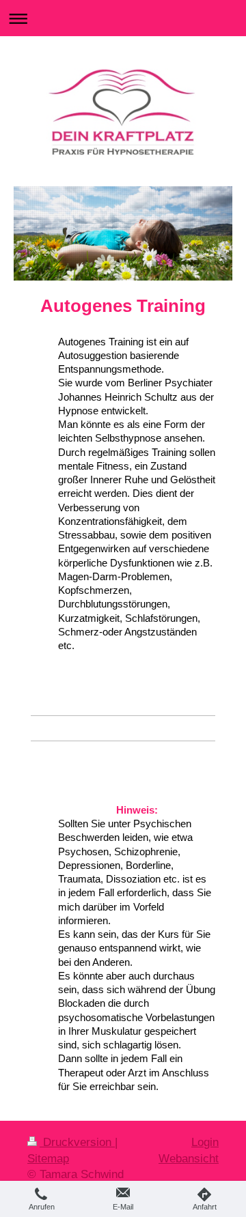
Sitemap (48, 1158)
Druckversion (77, 1142)
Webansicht (189, 1158)
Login (205, 1142)
